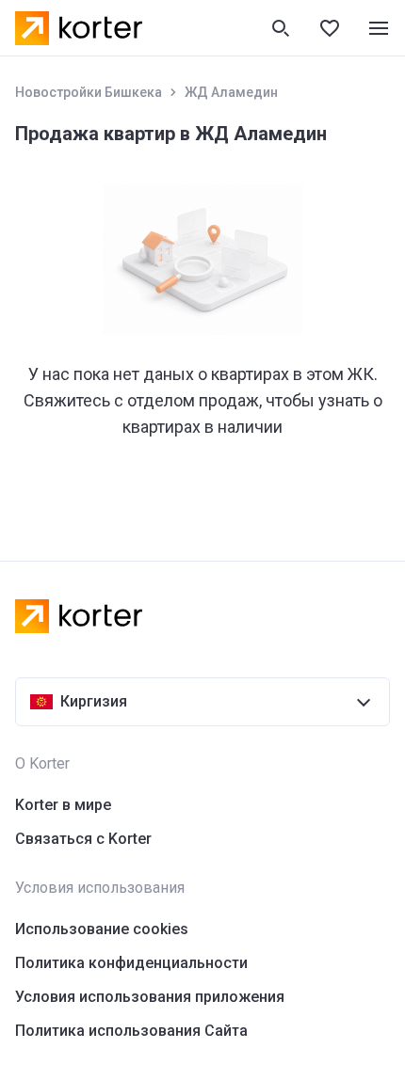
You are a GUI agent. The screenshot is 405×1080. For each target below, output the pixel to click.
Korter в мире (63, 805)
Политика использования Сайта (131, 1031)
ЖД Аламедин (231, 92)
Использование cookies (101, 929)
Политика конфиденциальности (131, 963)
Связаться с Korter (83, 839)
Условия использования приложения (149, 997)
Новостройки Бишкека (88, 92)
